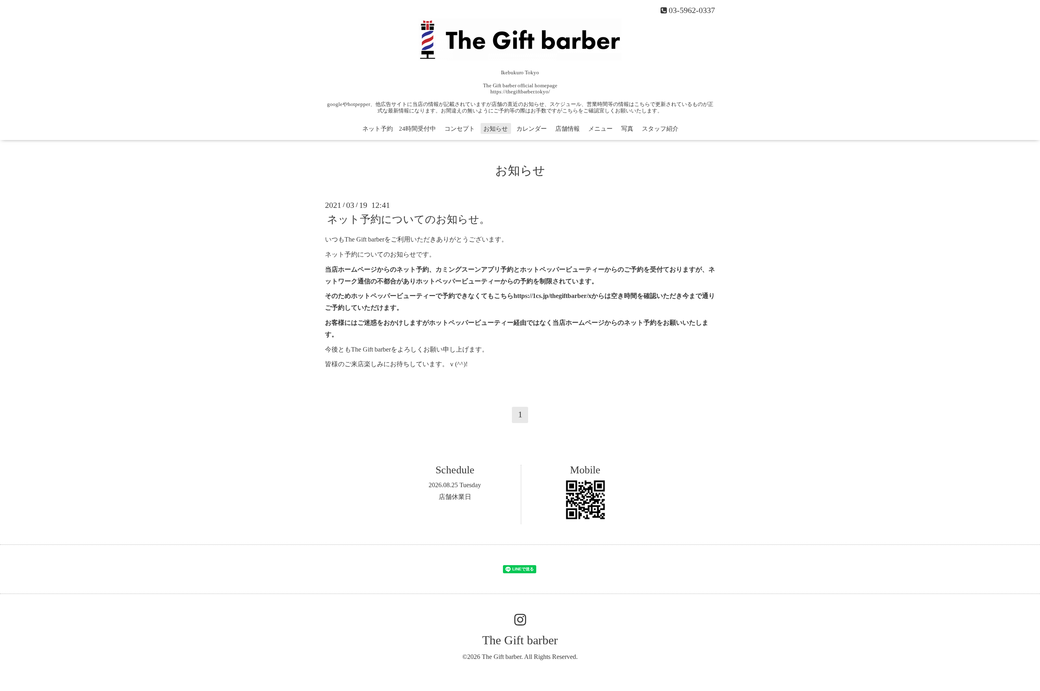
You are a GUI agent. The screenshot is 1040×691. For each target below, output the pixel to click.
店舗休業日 (455, 496)
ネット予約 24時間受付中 (399, 128)
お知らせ (495, 128)
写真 (627, 128)
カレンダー (531, 128)
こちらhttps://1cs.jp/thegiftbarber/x (543, 295)
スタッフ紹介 (660, 128)
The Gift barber (520, 640)
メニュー (600, 128)
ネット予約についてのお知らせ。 (408, 219)
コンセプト (459, 128)
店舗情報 (567, 128)
